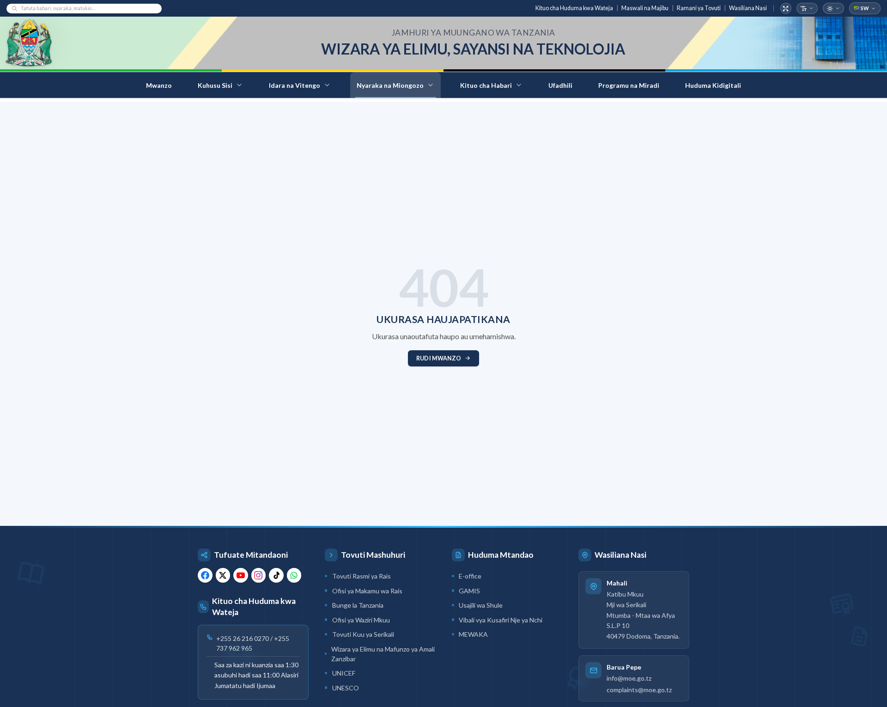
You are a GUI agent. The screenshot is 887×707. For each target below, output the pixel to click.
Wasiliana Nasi (748, 8)
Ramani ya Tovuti (699, 8)
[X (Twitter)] (223, 575)
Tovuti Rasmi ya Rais (361, 576)
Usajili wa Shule (481, 605)
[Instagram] (258, 575)
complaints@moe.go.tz (639, 690)
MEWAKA (473, 634)
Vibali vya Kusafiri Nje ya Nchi (500, 620)
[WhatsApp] (294, 575)
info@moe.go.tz (629, 679)
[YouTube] (240, 575)
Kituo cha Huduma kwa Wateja (574, 8)
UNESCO (345, 688)
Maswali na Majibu (644, 8)
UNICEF (343, 673)
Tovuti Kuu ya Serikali (363, 634)
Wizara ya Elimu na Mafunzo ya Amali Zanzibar (383, 654)
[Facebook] (205, 575)
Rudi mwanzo (438, 358)
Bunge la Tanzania (357, 605)
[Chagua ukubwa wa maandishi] (807, 8)
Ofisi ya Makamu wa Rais (367, 591)
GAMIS (469, 591)
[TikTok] (276, 575)
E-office (470, 576)
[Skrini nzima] (786, 8)
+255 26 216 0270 (242, 638)
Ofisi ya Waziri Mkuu (361, 620)
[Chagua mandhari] (833, 8)
